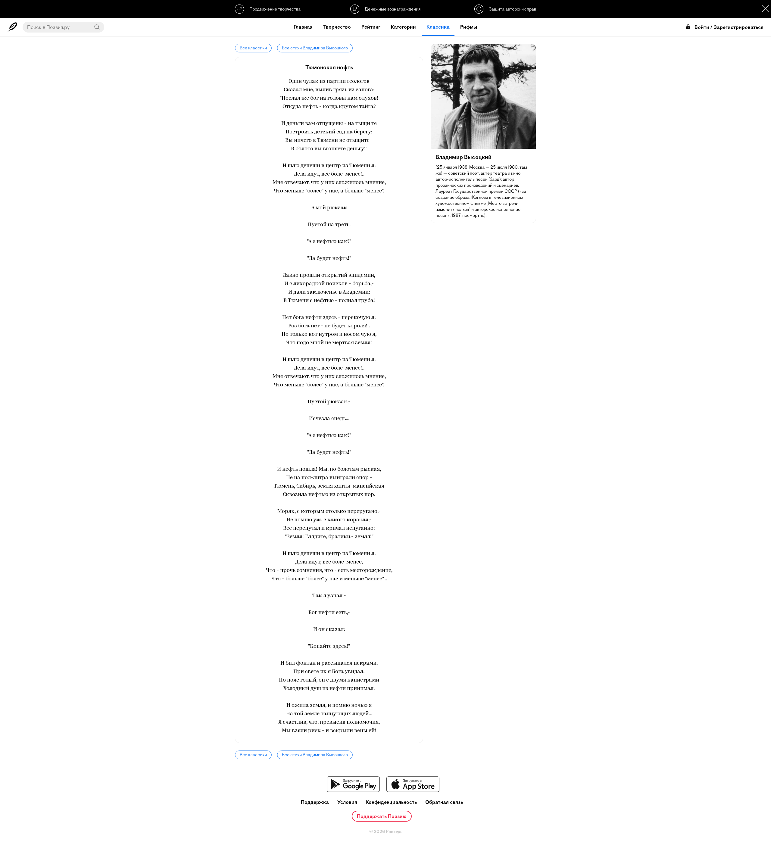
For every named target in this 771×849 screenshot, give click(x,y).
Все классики (253, 48)
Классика (438, 27)
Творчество (337, 27)
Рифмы (468, 27)
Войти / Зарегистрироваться (729, 27)
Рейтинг (370, 27)
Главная (303, 27)
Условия (347, 802)
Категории (403, 27)
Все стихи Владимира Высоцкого (315, 48)
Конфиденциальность (391, 802)
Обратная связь (444, 802)
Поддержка (315, 802)
